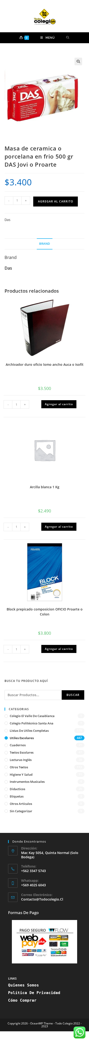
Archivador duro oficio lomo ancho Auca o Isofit (45, 364)
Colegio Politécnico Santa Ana (31, 723)
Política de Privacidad (34, 992)
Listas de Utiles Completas (29, 730)
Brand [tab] (44, 244)
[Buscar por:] (68, 37)
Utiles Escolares (22, 738)
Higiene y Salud (21, 774)
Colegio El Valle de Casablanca (32, 716)
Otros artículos (21, 804)
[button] (78, 61)
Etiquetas (16, 796)
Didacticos (17, 789)
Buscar (73, 695)
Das (7, 219)
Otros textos (19, 767)
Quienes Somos (23, 985)
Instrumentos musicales (27, 781)
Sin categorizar (21, 811)
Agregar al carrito (55, 201)
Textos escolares (21, 752)
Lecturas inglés (21, 760)
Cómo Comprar (22, 1000)
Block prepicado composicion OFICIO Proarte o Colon (45, 611)
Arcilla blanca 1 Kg (44, 487)
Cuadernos (18, 745)
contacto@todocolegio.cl (42, 899)
